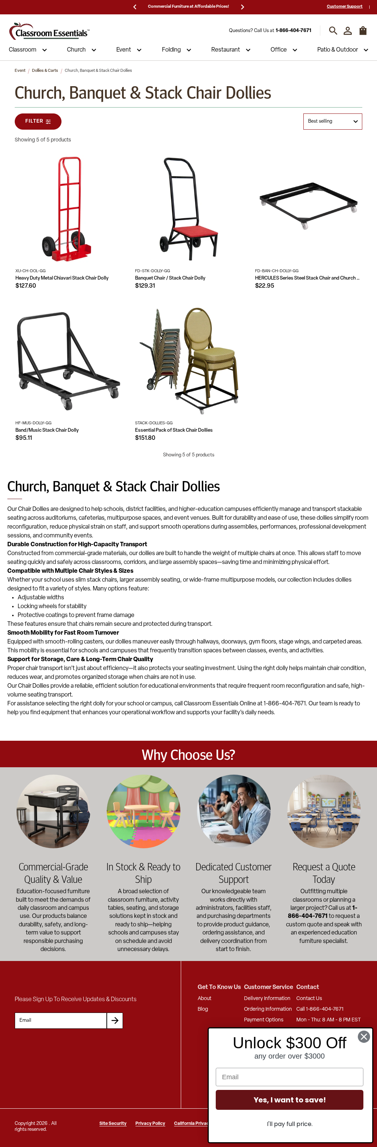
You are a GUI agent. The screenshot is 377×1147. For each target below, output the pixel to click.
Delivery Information (267, 999)
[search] (333, 31)
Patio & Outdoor (337, 50)
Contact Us (309, 999)
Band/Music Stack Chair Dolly (47, 430)
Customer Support (345, 7)
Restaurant (225, 50)
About (204, 999)
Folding (171, 50)
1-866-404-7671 (293, 30)
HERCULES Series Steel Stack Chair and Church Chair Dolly (308, 278)
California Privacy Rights (200, 1124)
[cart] (363, 34)
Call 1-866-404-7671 (319, 1009)
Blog (203, 1009)
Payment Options (263, 1020)
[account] (347, 31)
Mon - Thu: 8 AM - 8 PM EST (328, 1020)
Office (279, 50)
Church (76, 50)
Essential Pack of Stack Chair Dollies (174, 430)
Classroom (22, 50)
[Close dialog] (363, 1036)
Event (123, 50)
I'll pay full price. (290, 1124)
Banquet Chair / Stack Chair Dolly (170, 278)
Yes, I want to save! (290, 1100)
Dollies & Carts (45, 71)
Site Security (113, 1124)
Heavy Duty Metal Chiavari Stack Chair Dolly (62, 278)
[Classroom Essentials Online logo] (49, 31)
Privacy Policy (150, 1124)
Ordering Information (268, 1009)
